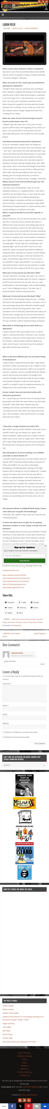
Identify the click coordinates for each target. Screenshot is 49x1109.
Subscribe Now (24, 561)
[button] (24, 547)
